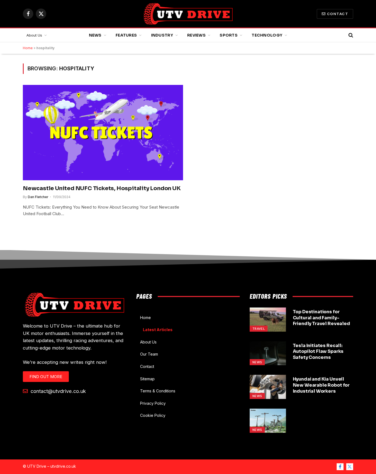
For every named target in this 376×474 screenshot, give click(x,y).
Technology (267, 35)
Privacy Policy (153, 403)
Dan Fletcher (38, 197)
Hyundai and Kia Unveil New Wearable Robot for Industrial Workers (321, 385)
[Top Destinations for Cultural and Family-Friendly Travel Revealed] (268, 319)
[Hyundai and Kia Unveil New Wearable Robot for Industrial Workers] (268, 387)
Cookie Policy (152, 415)
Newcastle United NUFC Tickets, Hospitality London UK (102, 188)
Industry (162, 35)
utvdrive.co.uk (63, 466)
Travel (258, 329)
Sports (229, 35)
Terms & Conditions (157, 391)
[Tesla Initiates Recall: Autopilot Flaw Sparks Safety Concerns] (268, 353)
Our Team (149, 354)
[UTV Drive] (188, 13)
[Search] (350, 35)
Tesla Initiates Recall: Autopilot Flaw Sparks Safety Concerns (318, 352)
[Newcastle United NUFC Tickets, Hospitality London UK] (103, 132)
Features (126, 35)
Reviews (196, 35)
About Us (34, 35)
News (95, 35)
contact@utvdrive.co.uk (57, 391)
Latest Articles (158, 329)
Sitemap (147, 378)
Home (28, 48)
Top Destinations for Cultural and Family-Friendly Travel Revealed (321, 318)
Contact (337, 14)
